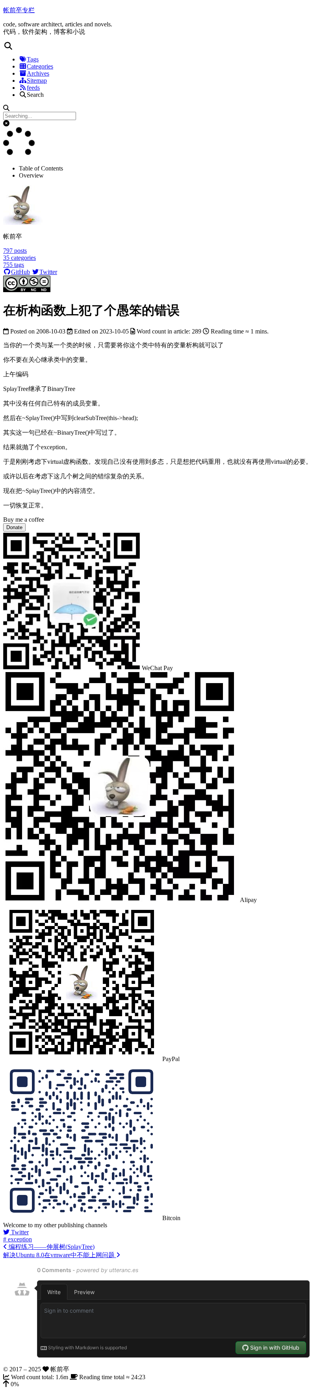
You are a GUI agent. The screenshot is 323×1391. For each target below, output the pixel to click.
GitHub (20, 272)
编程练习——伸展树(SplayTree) (51, 1246)
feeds (33, 87)
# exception (17, 1239)
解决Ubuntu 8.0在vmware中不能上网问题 (59, 1255)
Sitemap (37, 80)
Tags (33, 59)
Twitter (48, 272)
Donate (14, 527)
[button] (161, 46)
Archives (38, 73)
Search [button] (35, 94)
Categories (40, 66)
